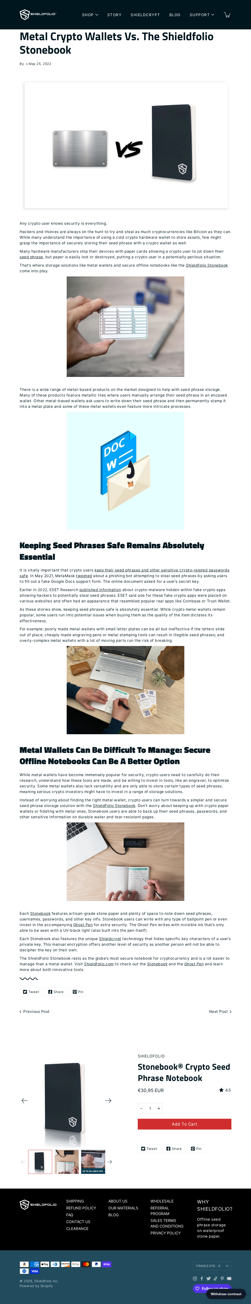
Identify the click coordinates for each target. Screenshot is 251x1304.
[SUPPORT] (212, 14)
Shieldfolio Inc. (46, 1281)
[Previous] (24, 1100)
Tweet (33, 992)
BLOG (175, 14)
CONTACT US (78, 1221)
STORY (114, 14)
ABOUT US (117, 1201)
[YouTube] (229, 1278)
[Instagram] (195, 1278)
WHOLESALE (162, 1201)
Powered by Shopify (36, 1286)
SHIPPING (75, 1201)
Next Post (218, 1011)
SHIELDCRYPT (145, 14)
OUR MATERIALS (123, 1208)
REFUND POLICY (81, 1208)
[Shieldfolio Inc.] (38, 14)
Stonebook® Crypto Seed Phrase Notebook (184, 1072)
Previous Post (36, 1011)
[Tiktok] (215, 1278)
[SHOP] (96, 14)
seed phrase (31, 257)
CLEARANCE (77, 1228)
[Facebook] (202, 1278)
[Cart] (227, 15)
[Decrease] (141, 1108)
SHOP (88, 14)
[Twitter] (208, 1278)
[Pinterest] (222, 1278)
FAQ (69, 1215)
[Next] (108, 1100)
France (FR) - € (208, 1266)
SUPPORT (200, 14)
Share (59, 992)
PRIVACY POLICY (166, 1233)
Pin (81, 992)
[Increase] (159, 1108)
